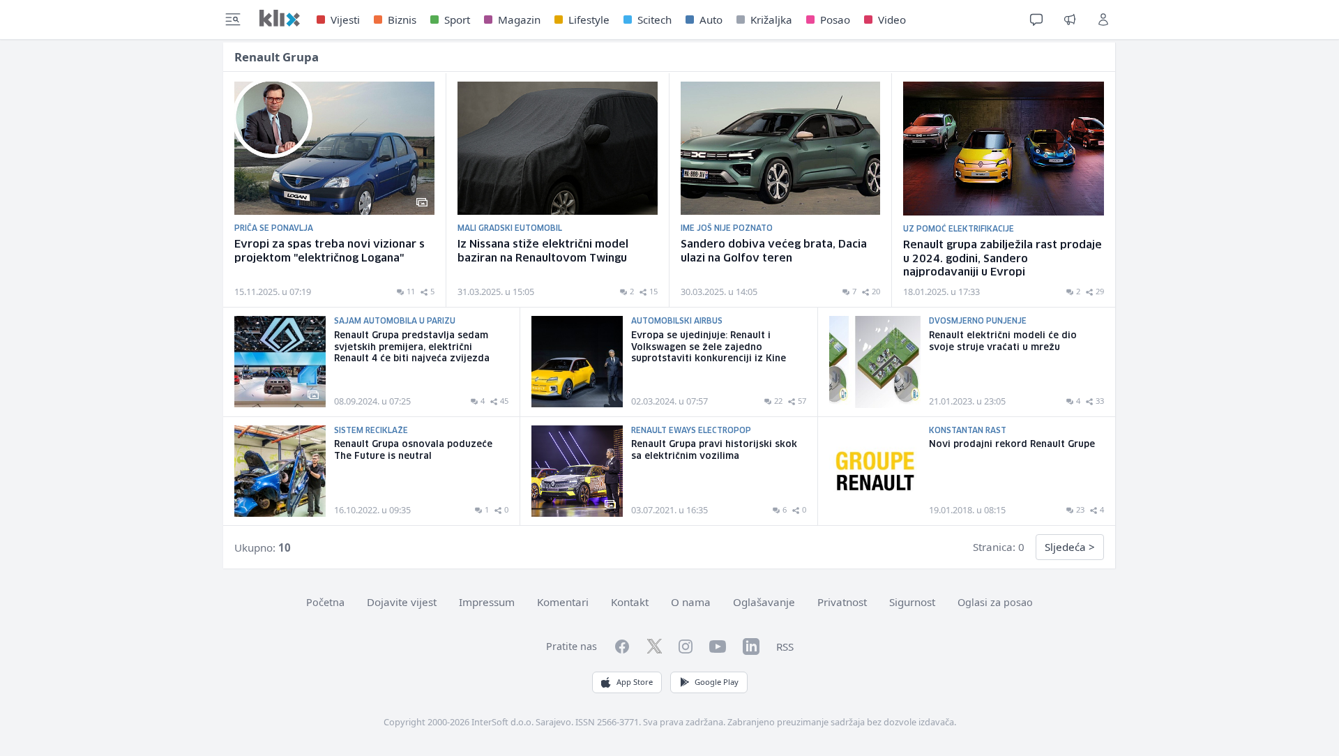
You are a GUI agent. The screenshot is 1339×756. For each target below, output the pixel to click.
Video (892, 20)
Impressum (487, 602)
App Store (634, 681)
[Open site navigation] (233, 19)
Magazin (519, 20)
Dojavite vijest (402, 602)
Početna (325, 602)
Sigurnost (912, 602)
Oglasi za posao (995, 602)
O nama (691, 602)
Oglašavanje (764, 602)
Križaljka (771, 20)
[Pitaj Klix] (1036, 19)
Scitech (654, 20)
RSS (785, 646)
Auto (711, 20)
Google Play (717, 681)
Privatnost (842, 602)
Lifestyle (589, 20)
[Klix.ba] (279, 18)
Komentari (563, 602)
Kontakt (630, 602)
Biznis (402, 20)
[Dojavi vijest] (1069, 19)
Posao (835, 20)
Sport (457, 20)
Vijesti (345, 20)
